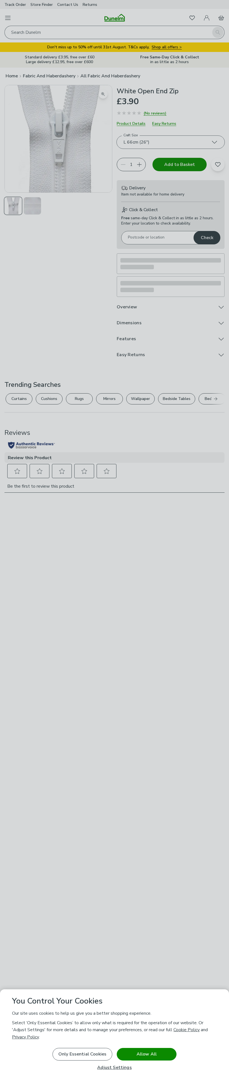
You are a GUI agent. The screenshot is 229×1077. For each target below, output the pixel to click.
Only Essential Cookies (82, 1054)
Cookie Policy (186, 1030)
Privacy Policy (25, 1037)
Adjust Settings (114, 1067)
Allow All (147, 1054)
